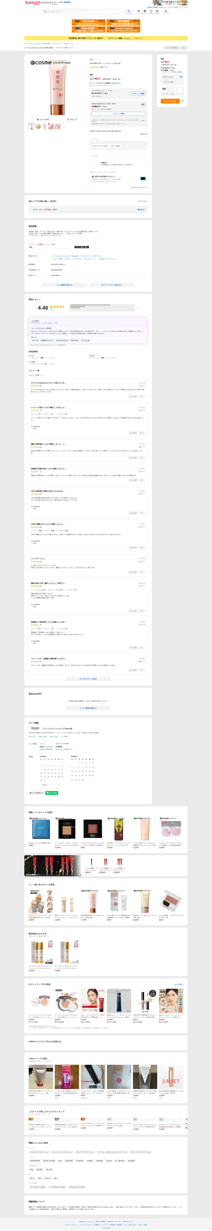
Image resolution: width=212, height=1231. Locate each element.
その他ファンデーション (107, 259)
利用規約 (96, 1225)
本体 (31, 1169)
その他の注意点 (61, 345)
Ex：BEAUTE (120, 1161)
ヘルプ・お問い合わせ (129, 1225)
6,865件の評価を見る (46, 749)
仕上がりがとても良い (77, 1187)
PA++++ (48, 1178)
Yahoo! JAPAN (152, 7)
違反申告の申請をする (140, 187)
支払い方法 (32, 736)
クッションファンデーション (62, 1152)
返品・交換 (54, 736)
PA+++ (32, 1178)
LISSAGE (99, 1161)
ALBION (90, 1161)
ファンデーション (90, 259)
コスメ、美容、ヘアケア (61, 259)
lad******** (142, 527)
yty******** (142, 586)
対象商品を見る (116, 83)
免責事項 (112, 1225)
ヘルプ (185, 7)
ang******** (141, 447)
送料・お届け (43, 736)
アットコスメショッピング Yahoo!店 (37, 43)
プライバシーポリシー (71, 1225)
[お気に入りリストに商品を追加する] (182, 101)
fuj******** (142, 625)
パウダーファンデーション (39, 1152)
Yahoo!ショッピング (86, 1221)
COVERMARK (35, 1161)
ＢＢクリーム (68, 43)
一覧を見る (140, 209)
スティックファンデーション (141, 1152)
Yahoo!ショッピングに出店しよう (170, 7)
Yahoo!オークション (114, 1221)
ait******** (142, 386)
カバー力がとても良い (37, 1187)
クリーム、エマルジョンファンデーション (112, 1152)
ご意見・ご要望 (142, 1225)
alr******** (142, 471)
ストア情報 (64, 736)
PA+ (55, 1178)
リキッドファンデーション (85, 1152)
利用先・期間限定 (106, 109)
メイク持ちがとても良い (57, 1187)
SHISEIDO (69, 1161)
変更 (181, 77)
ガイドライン (105, 1225)
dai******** (142, 410)
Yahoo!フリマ (128, 1221)
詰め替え (40, 1169)
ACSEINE (131, 1161)
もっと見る (178, 984)
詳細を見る (144, 134)
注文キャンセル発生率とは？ (64, 749)
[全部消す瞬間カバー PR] (52, 856)
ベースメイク (56, 43)
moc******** (141, 494)
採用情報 (119, 1225)
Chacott (109, 1161)
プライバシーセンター (86, 1225)
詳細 (142, 120)
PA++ (40, 1178)
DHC (60, 1161)
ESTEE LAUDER (49, 1161)
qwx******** (141, 561)
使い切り (49, 1169)
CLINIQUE (79, 1161)
